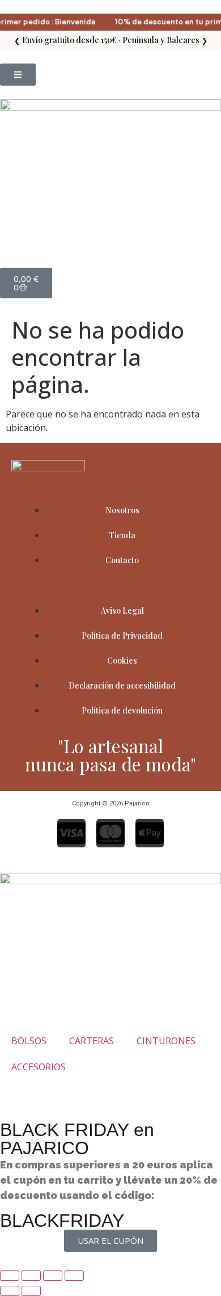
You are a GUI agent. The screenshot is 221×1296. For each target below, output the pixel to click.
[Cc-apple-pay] (149, 833)
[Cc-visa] (71, 833)
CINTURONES (166, 1041)
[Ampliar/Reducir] (9, 1275)
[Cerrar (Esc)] (74, 1275)
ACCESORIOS (38, 1067)
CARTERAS (91, 1041)
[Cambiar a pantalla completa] (31, 1275)
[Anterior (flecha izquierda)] (9, 1291)
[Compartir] (52, 1275)
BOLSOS (28, 1041)
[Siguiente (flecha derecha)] (31, 1291)
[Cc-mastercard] (110, 833)
